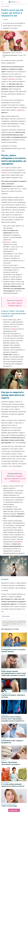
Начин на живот (5, 6)
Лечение (3, 738)
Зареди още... (14, 810)
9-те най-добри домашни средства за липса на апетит (12, 785)
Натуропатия (5, 782)
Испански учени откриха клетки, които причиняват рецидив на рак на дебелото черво (12, 719)
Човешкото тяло (6, 693)
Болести (3, 669)
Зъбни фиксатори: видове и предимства (12, 742)
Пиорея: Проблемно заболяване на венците (10, 763)
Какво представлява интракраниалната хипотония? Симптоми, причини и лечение (13, 673)
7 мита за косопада (9, 806)
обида (14, 329)
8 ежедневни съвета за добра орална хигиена (13, 650)
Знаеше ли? (4, 715)
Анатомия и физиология (8, 804)
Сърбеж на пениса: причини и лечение (13, 696)
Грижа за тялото (6, 647)
